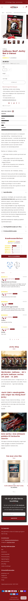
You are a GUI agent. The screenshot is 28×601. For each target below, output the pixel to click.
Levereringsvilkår (5, 554)
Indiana (5, 49)
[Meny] (2, 7)
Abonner (14, 518)
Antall (4, 73)
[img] (4, 277)
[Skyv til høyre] (25, 42)
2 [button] (12, 339)
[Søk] (23, 7)
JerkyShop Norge (11, 542)
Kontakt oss (4, 552)
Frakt (12, 63)
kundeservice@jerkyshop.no (9, 100)
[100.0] (10, 265)
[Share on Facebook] (9, 103)
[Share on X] (11, 103)
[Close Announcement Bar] (27, 2)
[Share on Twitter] (14, 103)
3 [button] (14, 339)
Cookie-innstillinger (6, 566)
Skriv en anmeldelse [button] (14, 256)
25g (5, 69)
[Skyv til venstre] (2, 42)
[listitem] (14, 2)
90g (9, 69)
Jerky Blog (3, 563)
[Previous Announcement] (2, 2)
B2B (2, 549)
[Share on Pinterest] (16, 103)
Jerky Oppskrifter (5, 561)
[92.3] (17, 265)
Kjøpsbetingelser (5, 559)
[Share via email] (19, 103)
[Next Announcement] (26, 2)
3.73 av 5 (18, 241)
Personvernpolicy (5, 556)
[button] (6, 58)
